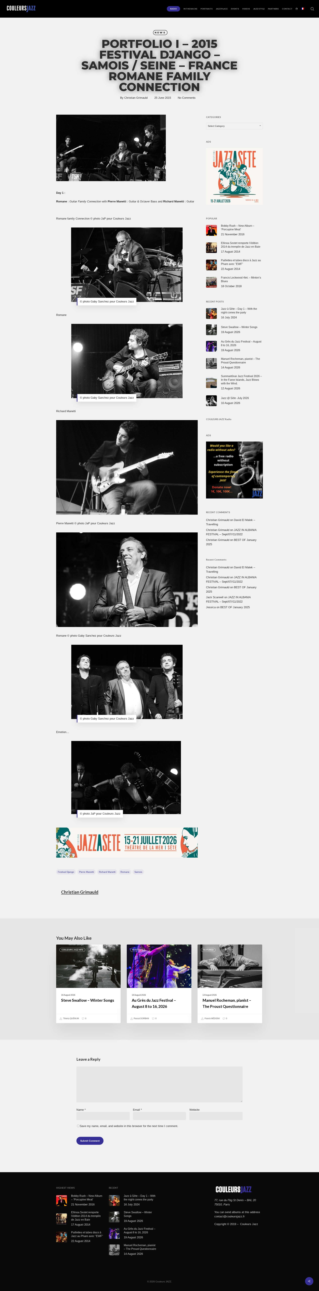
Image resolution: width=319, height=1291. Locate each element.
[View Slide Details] (127, 843)
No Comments (187, 97)
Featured (137, 950)
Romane (124, 872)
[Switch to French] (302, 9)
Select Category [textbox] (216, 126)
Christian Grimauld (136, 97)
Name (81, 1109)
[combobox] (234, 126)
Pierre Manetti (86, 872)
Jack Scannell (214, 597)
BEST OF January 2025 (235, 607)
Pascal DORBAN (141, 1018)
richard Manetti (107, 872)
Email (137, 1109)
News (160, 32)
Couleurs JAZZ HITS (72, 950)
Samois (138, 872)
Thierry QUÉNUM (71, 1018)
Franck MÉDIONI (212, 1018)
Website (194, 1109)
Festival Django (66, 872)
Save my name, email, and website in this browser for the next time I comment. (129, 1126)
